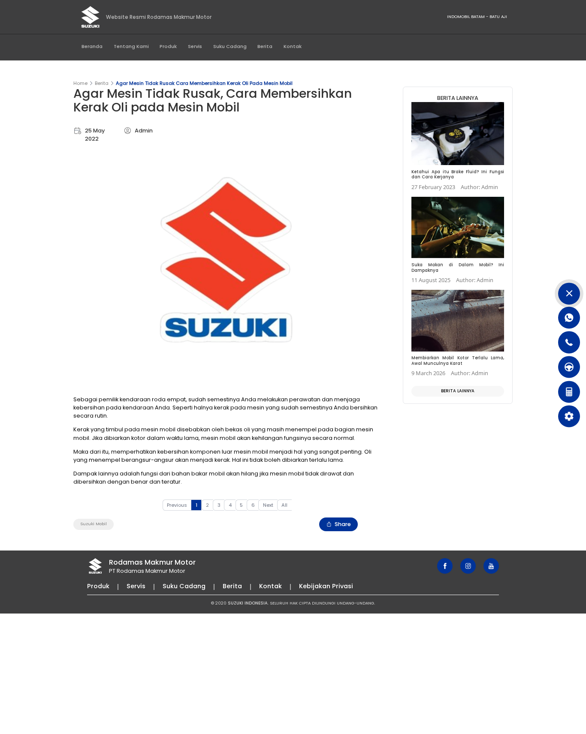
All (284, 505)
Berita (264, 46)
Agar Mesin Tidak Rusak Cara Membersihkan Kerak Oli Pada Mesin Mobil (204, 83)
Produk (168, 46)
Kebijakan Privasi (326, 586)
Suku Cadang (230, 46)
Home (80, 83)
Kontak (293, 46)
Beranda (92, 46)
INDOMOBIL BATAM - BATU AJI (477, 16)
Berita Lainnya (457, 391)
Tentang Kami (131, 46)
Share (343, 524)
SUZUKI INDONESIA (248, 603)
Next (268, 505)
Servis (195, 46)
